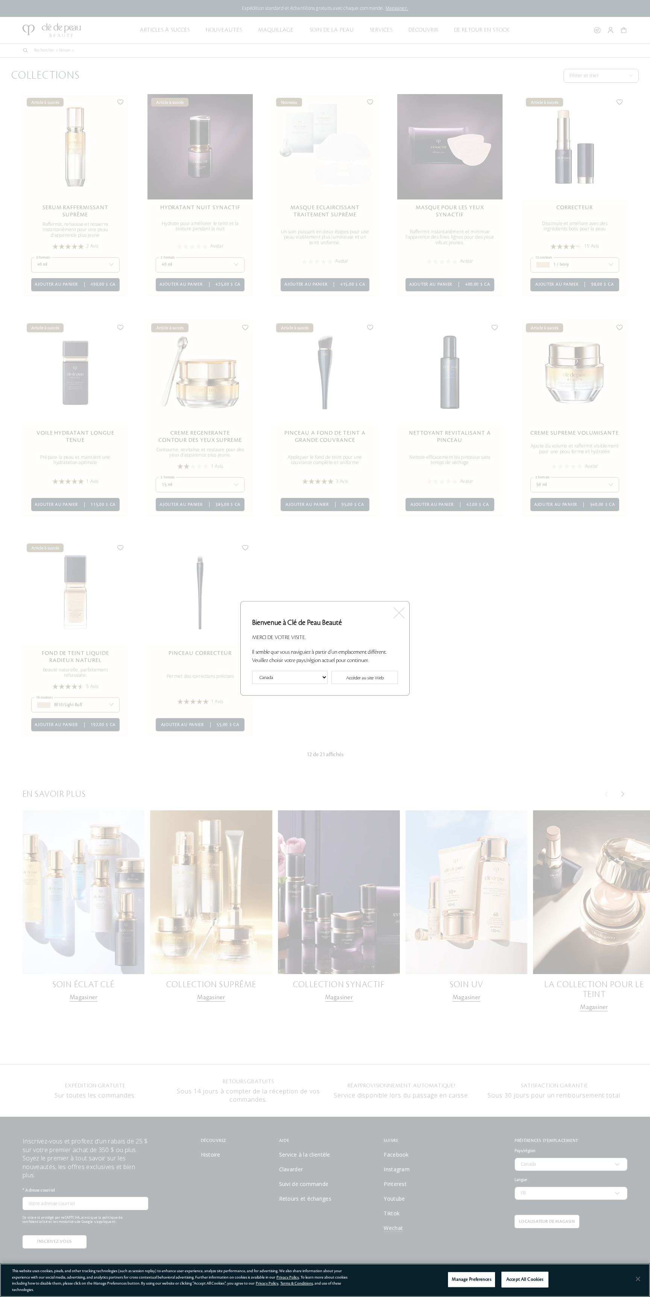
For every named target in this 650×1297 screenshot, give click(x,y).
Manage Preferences (471, 1279)
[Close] (638, 1279)
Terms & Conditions (296, 1283)
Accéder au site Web (365, 678)
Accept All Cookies (524, 1279)
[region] (325, 1280)
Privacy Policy (287, 1277)
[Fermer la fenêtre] (398, 610)
